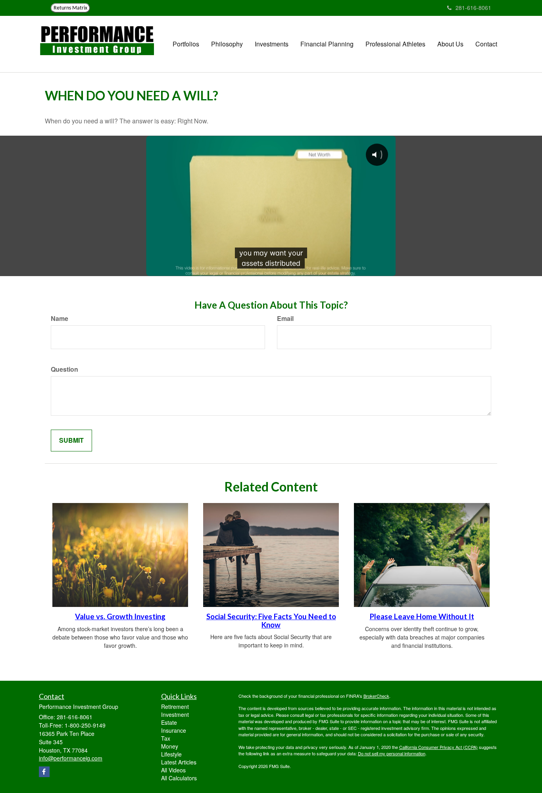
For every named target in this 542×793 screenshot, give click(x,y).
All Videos (173, 770)
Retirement (175, 706)
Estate (169, 722)
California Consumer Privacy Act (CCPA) (438, 747)
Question (64, 369)
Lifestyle (171, 754)
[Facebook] (44, 771)
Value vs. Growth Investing (120, 616)
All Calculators (179, 778)
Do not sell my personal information (391, 753)
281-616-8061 (473, 8)
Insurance (173, 730)
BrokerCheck (376, 696)
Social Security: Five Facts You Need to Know (271, 620)
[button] (186, 44)
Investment (175, 714)
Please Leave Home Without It (422, 616)
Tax (165, 738)
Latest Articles (178, 762)
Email (285, 318)
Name (59, 318)
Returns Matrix (70, 8)
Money (169, 746)
